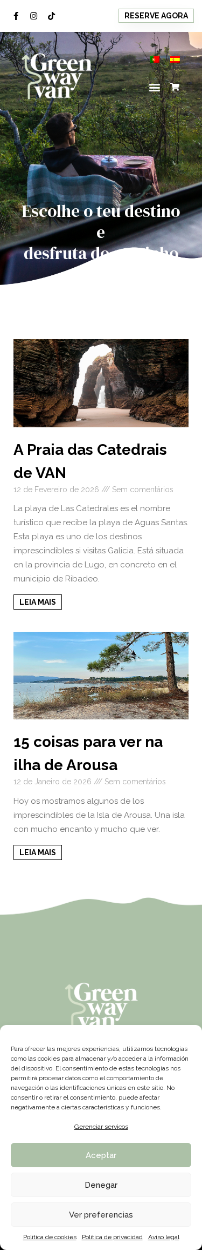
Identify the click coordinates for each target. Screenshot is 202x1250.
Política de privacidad (112, 1237)
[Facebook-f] (15, 15)
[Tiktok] (51, 15)
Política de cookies (49, 1237)
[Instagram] (33, 15)
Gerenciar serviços (101, 1126)
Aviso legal (163, 1237)
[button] (156, 16)
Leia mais (37, 602)
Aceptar (101, 1155)
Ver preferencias (101, 1215)
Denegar (101, 1185)
